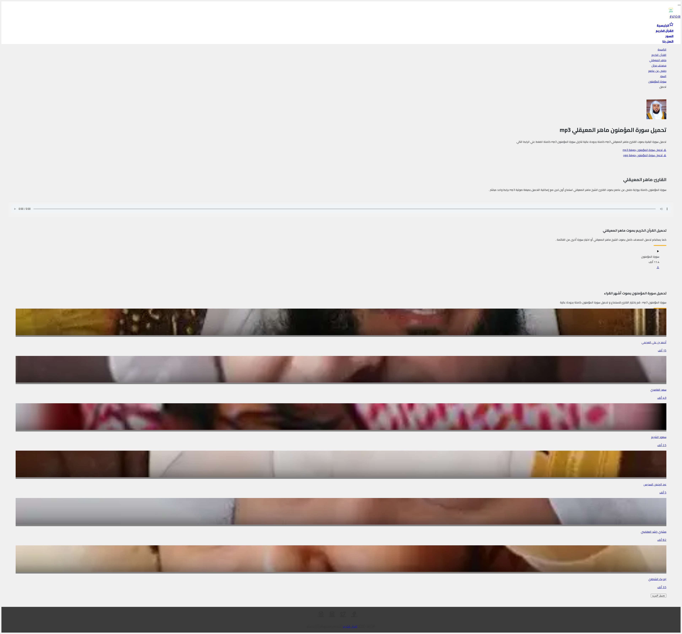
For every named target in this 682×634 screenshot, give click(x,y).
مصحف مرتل (658, 65)
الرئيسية (662, 49)
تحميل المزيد (658, 595)
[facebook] (670, 16)
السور (663, 76)
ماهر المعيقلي (657, 60)
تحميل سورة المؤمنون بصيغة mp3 (643, 150)
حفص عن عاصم (657, 70)
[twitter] (673, 16)
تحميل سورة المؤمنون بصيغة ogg (643, 155)
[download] (657, 267)
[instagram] (679, 16)
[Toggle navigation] (679, 5)
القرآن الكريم (658, 54)
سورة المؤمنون (657, 81)
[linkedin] (332, 614)
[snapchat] (676, 16)
